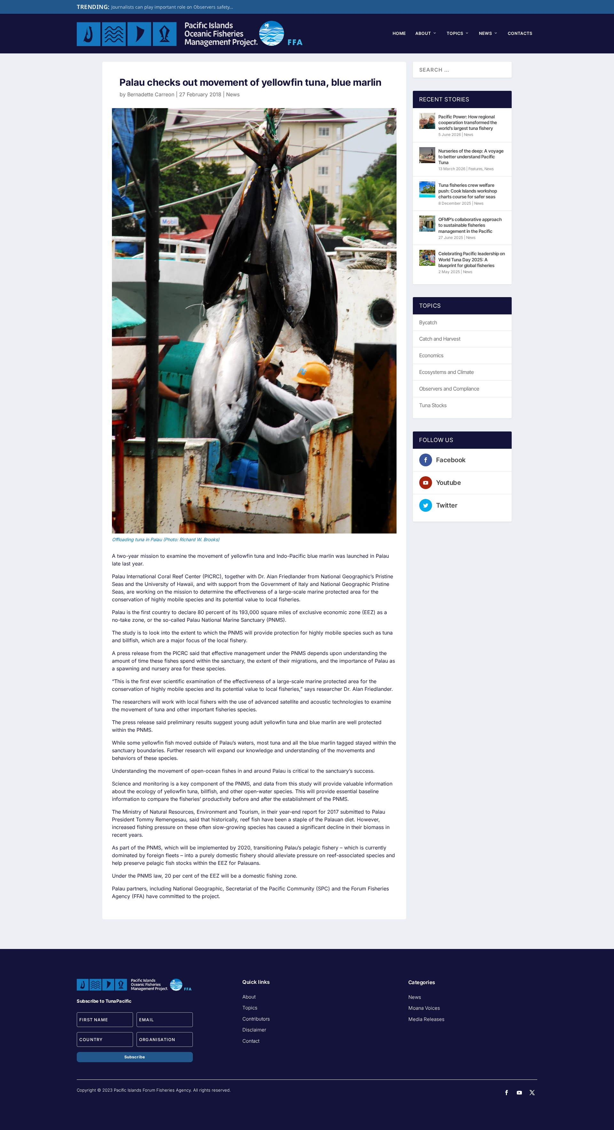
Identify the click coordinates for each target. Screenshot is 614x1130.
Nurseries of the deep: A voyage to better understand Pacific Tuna (471, 156)
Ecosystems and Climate (446, 372)
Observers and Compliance (449, 388)
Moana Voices (424, 1008)
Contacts (520, 33)
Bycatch (428, 322)
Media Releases (426, 1019)
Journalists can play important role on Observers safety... (172, 7)
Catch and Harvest (439, 339)
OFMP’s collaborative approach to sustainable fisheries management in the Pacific (470, 225)
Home (399, 33)
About (423, 33)
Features (475, 168)
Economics (431, 355)
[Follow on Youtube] (519, 1092)
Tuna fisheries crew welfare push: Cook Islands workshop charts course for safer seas (467, 190)
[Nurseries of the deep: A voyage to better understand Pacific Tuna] (427, 155)
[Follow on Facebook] (506, 1092)
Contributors (256, 1019)
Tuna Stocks (433, 405)
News (485, 33)
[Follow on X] (532, 1092)
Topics (455, 33)
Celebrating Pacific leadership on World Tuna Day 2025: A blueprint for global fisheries (471, 259)
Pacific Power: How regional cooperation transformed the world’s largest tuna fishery (467, 122)
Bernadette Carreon (150, 94)
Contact (250, 1041)
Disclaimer (254, 1030)
